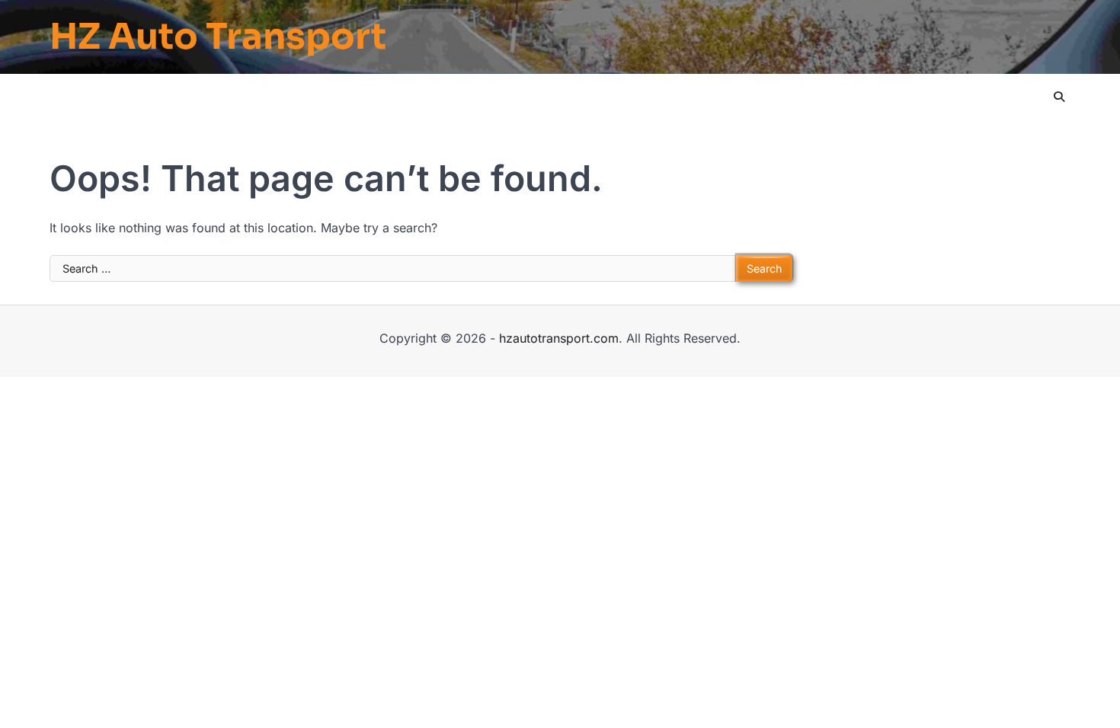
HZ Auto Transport (218, 37)
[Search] (1059, 96)
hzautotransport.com (559, 338)
